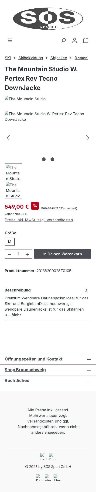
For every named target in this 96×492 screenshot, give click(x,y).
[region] (48, 154)
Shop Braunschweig (25, 369)
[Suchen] (63, 40)
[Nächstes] (87, 137)
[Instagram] (43, 456)
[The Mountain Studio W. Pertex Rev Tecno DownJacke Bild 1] (48, 137)
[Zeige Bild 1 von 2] (43, 159)
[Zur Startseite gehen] (48, 19)
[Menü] (10, 40)
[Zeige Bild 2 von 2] (52, 159)
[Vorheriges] (8, 137)
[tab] (47, 302)
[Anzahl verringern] (9, 254)
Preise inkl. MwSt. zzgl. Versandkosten (39, 220)
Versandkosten (40, 421)
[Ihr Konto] (74, 40)
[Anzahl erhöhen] (27, 254)
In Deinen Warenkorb (62, 254)
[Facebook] (52, 456)
